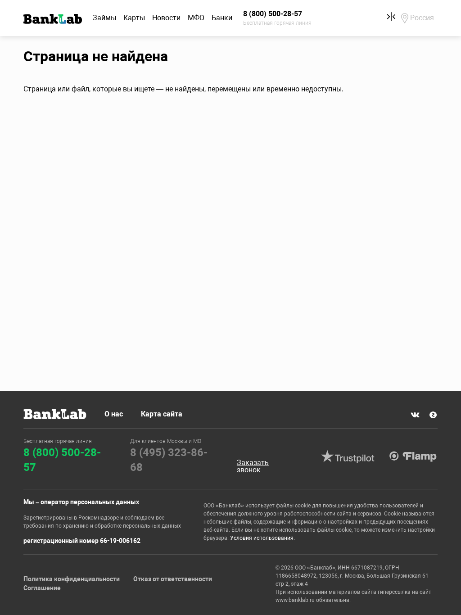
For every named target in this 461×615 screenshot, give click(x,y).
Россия (422, 18)
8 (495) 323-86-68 (169, 460)
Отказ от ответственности (172, 579)
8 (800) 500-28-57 (62, 460)
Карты (134, 18)
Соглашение (42, 588)
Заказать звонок (253, 466)
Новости (166, 18)
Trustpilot (348, 456)
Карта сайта (161, 414)
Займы (104, 18)
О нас (113, 414)
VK (415, 414)
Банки (222, 18)
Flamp (413, 456)
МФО (196, 18)
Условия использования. (262, 538)
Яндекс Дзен (433, 414)
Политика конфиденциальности (71, 579)
